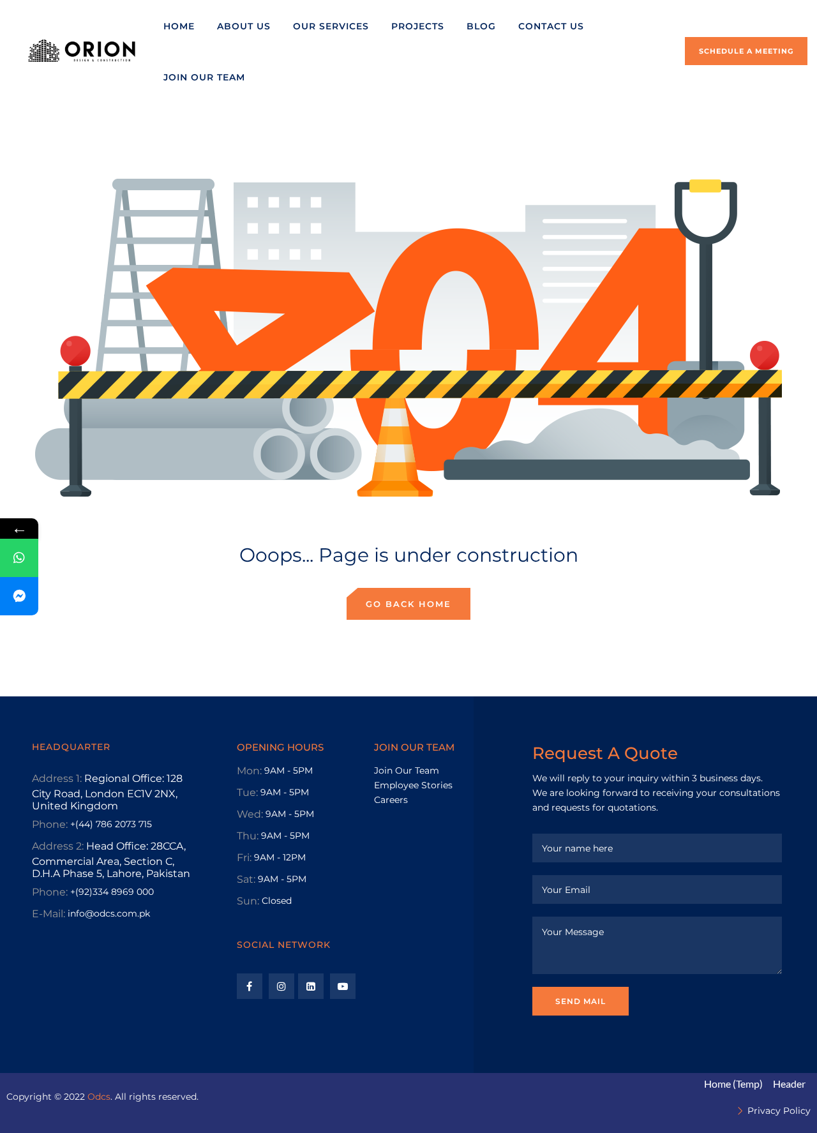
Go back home (408, 604)
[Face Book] (249, 986)
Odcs (98, 1096)
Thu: (248, 836)
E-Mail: (48, 914)
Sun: (248, 901)
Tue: (247, 792)
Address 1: (57, 778)
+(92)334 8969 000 (112, 891)
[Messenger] (19, 596)
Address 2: (58, 846)
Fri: (244, 858)
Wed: (250, 814)
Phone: (50, 824)
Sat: (246, 879)
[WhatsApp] (19, 558)
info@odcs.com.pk (109, 913)
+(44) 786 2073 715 (111, 824)
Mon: (249, 771)
